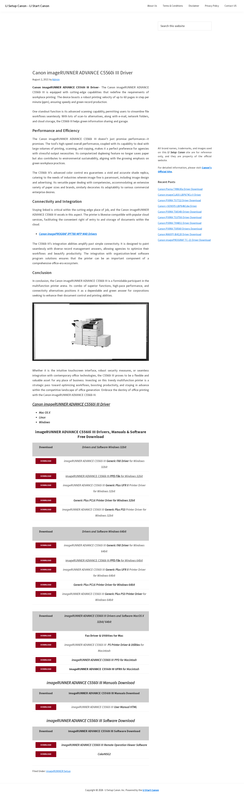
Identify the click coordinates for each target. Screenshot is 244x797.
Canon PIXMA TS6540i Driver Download (180, 211)
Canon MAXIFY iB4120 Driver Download (179, 234)
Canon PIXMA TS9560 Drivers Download (180, 228)
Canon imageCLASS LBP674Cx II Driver (179, 194)
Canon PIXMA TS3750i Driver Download (180, 217)
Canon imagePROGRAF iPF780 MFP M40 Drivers (68, 234)
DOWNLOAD (46, 461)
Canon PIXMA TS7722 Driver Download (179, 200)
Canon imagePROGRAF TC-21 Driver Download (184, 240)
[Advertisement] (90, 46)
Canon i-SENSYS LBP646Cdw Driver (177, 206)
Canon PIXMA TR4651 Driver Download (179, 223)
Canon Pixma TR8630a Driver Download (180, 189)
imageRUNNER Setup (58, 771)
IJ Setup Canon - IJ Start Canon (27, 6)
